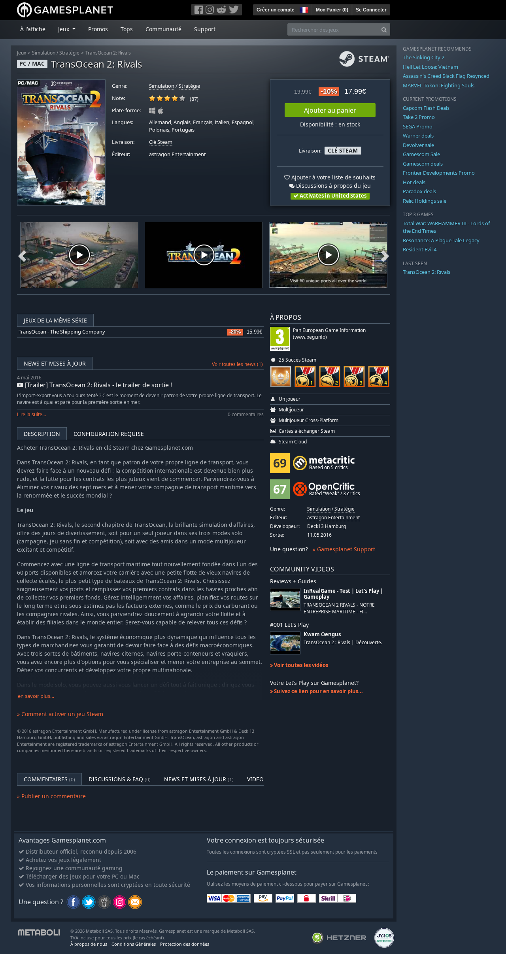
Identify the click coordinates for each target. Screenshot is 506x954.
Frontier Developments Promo (439, 172)
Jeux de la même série (55, 320)
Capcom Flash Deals (426, 107)
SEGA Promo (417, 126)
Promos (98, 29)
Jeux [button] (64, 29)
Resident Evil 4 (419, 249)
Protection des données (184, 944)
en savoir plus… (36, 696)
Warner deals (418, 135)
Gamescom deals (423, 163)
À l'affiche (32, 29)
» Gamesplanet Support (344, 549)
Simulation (43, 53)
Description (42, 433)
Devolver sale (418, 145)
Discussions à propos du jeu (333, 185)
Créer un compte (276, 10)
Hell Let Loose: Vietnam (430, 66)
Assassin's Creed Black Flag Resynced (446, 75)
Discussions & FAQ (120, 779)
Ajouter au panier (330, 110)
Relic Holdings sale (424, 200)
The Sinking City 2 (423, 57)
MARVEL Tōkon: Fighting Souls (438, 85)
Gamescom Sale (421, 154)
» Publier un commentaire (51, 796)
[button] (303, 9)
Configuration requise (109, 433)
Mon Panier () (332, 10)
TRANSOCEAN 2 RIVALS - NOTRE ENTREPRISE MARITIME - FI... (339, 608)
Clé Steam (160, 142)
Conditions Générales (133, 944)
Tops (127, 29)
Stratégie (69, 53)
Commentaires (49, 779)
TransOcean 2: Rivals (108, 53)
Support (204, 29)
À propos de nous (88, 944)
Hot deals (414, 182)
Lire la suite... (31, 414)
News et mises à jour (55, 363)
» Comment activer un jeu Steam (60, 714)
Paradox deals (419, 191)
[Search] (384, 29)
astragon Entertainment (177, 154)
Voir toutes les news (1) (237, 364)
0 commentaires (246, 414)
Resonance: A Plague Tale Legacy (441, 240)
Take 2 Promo (419, 117)
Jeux (21, 53)
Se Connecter (371, 10)
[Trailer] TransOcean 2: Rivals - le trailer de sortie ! (97, 385)
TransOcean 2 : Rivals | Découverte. (343, 642)
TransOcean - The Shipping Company (62, 331)
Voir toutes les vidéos (300, 665)
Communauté (163, 29)
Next (385, 255)
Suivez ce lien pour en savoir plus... (318, 691)
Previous (22, 255)
